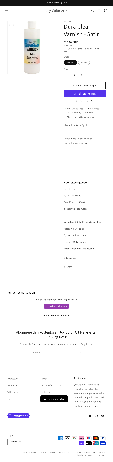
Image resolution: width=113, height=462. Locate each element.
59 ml (84, 62)
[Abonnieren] (79, 352)
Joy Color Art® (34, 452)
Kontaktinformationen (85, 455)
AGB (9, 398)
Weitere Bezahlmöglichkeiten (84, 101)
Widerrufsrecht (14, 392)
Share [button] (69, 266)
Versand (78, 49)
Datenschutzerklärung (81, 452)
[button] (6, 10)
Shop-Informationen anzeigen (81, 117)
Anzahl (66, 69)
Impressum (12, 378)
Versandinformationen (51, 385)
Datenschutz (13, 385)
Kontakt (44, 378)
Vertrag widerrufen (54, 399)
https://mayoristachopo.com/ (79, 248)
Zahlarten (45, 392)
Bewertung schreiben (56, 306)
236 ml (70, 62)
